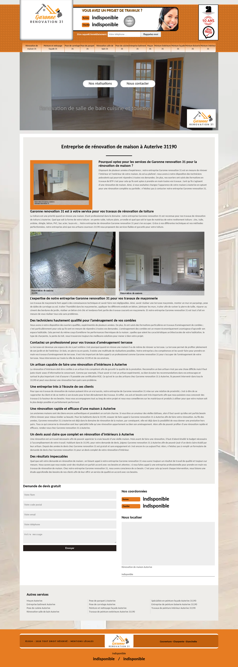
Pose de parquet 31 (87, 47)
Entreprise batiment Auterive (41, 604)
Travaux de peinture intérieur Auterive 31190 (173, 608)
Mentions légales (82, 641)
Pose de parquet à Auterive (102, 601)
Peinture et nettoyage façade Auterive (107, 608)
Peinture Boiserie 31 (192, 47)
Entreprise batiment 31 (137, 47)
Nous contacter (138, 83)
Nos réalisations (100, 83)
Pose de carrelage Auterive (102, 604)
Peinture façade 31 (178, 47)
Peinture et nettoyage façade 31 (53, 47)
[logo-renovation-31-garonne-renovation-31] (119, 641)
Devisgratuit (129, 21)
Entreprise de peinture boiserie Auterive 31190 (174, 604)
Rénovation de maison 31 (32, 47)
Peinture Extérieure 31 (162, 47)
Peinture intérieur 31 (208, 47)
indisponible (105, 18)
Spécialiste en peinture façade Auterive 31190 (173, 601)
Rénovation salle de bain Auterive (43, 612)
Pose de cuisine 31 (122, 47)
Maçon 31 (150, 47)
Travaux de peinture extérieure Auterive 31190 (112, 612)
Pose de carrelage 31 (72, 47)
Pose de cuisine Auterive (38, 608)
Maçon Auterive (34, 601)
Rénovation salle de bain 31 (105, 47)
